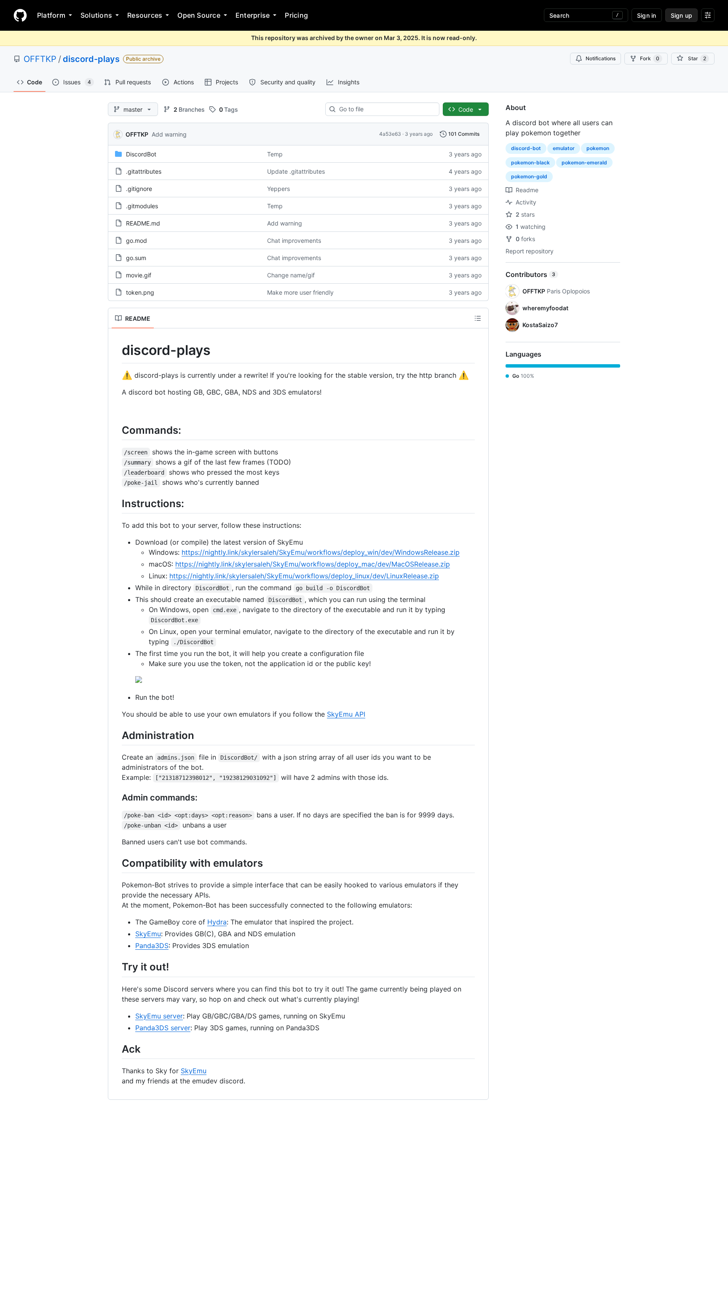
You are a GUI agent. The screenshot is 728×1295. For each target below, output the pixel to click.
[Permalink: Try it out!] (116, 967)
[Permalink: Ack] (116, 1049)
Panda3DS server (162, 1028)
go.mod (136, 240)
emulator (564, 148)
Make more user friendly (300, 292)
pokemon (597, 148)
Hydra (217, 922)
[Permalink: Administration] (116, 735)
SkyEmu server (159, 1016)
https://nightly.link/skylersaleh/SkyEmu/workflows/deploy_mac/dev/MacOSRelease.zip (312, 564)
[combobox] (385, 109)
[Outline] (478, 318)
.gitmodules (142, 206)
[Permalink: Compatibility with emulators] (116, 863)
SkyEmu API (346, 714)
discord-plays (91, 59)
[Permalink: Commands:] (116, 430)
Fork (649, 58)
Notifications (601, 58)
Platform (51, 15)
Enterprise (253, 15)
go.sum (136, 257)
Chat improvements (294, 240)
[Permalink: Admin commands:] (116, 798)
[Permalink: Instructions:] (116, 503)
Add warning (169, 134)
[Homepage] (20, 15)
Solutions (96, 15)
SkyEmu (148, 934)
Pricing (296, 15)
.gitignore (139, 188)
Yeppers (278, 188)
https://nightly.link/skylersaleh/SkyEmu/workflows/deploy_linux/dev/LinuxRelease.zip (304, 576)
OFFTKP (40, 59)
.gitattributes (143, 171)
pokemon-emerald (584, 162)
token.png (140, 292)
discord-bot (526, 148)
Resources (144, 15)
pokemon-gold (529, 176)
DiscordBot (141, 154)
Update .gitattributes (296, 171)
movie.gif (138, 275)
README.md (143, 223)
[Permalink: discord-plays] (116, 350)
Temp (275, 154)
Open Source (198, 15)
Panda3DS (152, 945)
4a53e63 (390, 134)
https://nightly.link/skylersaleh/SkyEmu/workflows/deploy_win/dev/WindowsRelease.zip (321, 552)
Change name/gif (291, 275)
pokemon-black (530, 162)
